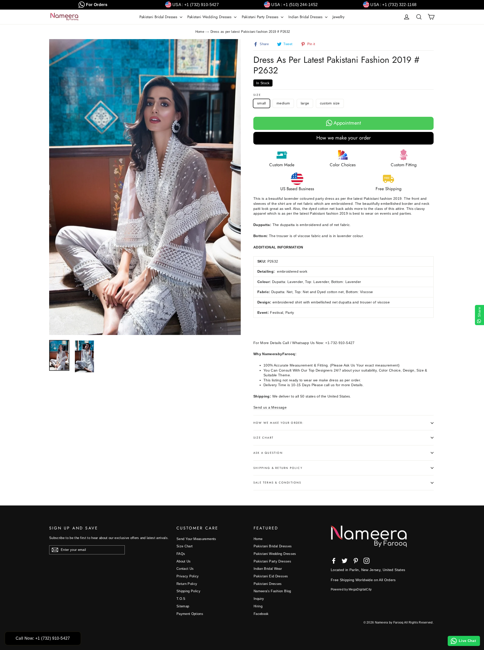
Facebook (261, 614)
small (261, 103)
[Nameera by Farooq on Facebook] (334, 561)
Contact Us (185, 569)
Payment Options (189, 614)
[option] (145, 187)
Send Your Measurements (196, 539)
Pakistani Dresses (268, 584)
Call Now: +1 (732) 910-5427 (43, 638)
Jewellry (338, 17)
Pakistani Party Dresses (261, 17)
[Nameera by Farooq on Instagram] (367, 561)
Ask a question (268, 453)
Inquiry (259, 599)
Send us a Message (270, 407)
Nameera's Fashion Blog (272, 591)
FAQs (180, 554)
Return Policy (186, 584)
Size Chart (263, 438)
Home (199, 32)
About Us (183, 561)
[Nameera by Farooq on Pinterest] (356, 561)
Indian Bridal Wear (268, 569)
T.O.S (181, 599)
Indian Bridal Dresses (306, 17)
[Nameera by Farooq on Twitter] (345, 561)
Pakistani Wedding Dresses (210, 17)
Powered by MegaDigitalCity (351, 589)
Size (257, 95)
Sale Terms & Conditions (277, 483)
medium (283, 103)
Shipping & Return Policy (277, 468)
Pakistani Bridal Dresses (158, 17)
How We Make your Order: (278, 423)
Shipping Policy (188, 591)
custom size (330, 103)
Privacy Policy (187, 576)
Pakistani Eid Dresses (271, 576)
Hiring (258, 606)
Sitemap (182, 606)
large (305, 103)
